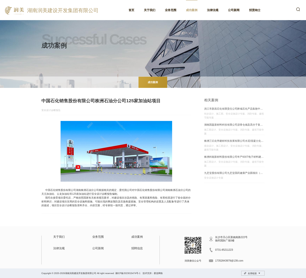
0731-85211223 (224, 249)
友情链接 (252, 273)
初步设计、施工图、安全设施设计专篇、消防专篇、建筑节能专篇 (234, 114)
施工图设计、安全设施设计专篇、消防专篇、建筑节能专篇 (234, 130)
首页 (131, 10)
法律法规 (213, 10)
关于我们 (149, 10)
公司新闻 (234, 10)
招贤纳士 (255, 10)
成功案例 (191, 10)
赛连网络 (158, 273)
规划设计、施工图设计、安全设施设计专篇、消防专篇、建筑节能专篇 (234, 146)
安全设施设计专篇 (213, 177)
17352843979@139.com (229, 260)
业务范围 (170, 10)
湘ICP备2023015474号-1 (127, 273)
